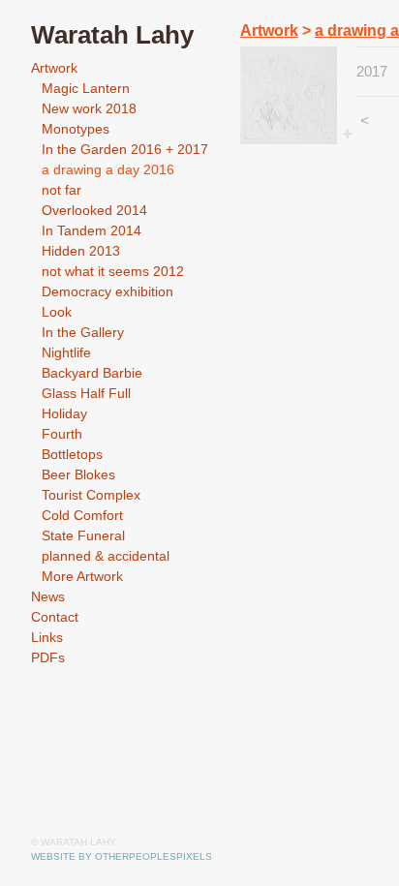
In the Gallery (83, 332)
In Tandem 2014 (91, 230)
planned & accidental (105, 556)
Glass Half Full (86, 393)
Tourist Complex (91, 495)
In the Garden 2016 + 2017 (125, 149)
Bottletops (72, 454)
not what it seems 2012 (113, 271)
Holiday (64, 413)
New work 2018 (89, 108)
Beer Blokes (78, 474)
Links (47, 637)
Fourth (62, 434)
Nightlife (66, 352)
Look (57, 312)
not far (61, 190)
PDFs (48, 657)
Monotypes (75, 129)
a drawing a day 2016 (108, 169)
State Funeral (83, 535)
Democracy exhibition (107, 291)
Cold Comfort (82, 515)
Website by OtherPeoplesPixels (121, 856)
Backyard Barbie (92, 373)
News (48, 596)
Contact (54, 617)
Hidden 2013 (81, 251)
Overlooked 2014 (94, 210)
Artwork (54, 68)
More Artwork (82, 576)
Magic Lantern (86, 88)
